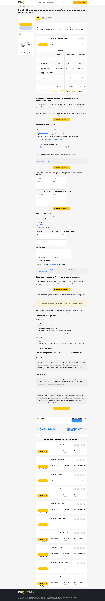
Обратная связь (56, 592)
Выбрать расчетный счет (80, 2)
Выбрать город (65, 2)
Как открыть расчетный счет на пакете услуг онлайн (26, 49)
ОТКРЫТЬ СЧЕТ (59, 91)
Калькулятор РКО (50, 2)
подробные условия (43, 44)
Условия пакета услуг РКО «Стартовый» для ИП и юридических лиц (25, 39)
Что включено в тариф (25, 42)
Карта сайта (49, 592)
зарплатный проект (54, 264)
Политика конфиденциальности (67, 592)
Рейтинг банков (41, 2)
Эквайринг (58, 2)
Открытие (41, 224)
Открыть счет (26, 24)
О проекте (38, 592)
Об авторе (44, 592)
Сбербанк (41, 225)
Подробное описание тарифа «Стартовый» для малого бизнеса (26, 45)
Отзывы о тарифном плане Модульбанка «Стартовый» (26, 53)
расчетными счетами (57, 139)
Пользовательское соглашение (80, 592)
